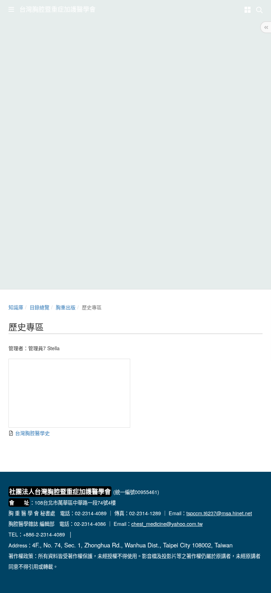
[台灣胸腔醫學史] (69, 393)
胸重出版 (66, 307)
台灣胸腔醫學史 (32, 432)
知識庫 (15, 307)
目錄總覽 (39, 307)
